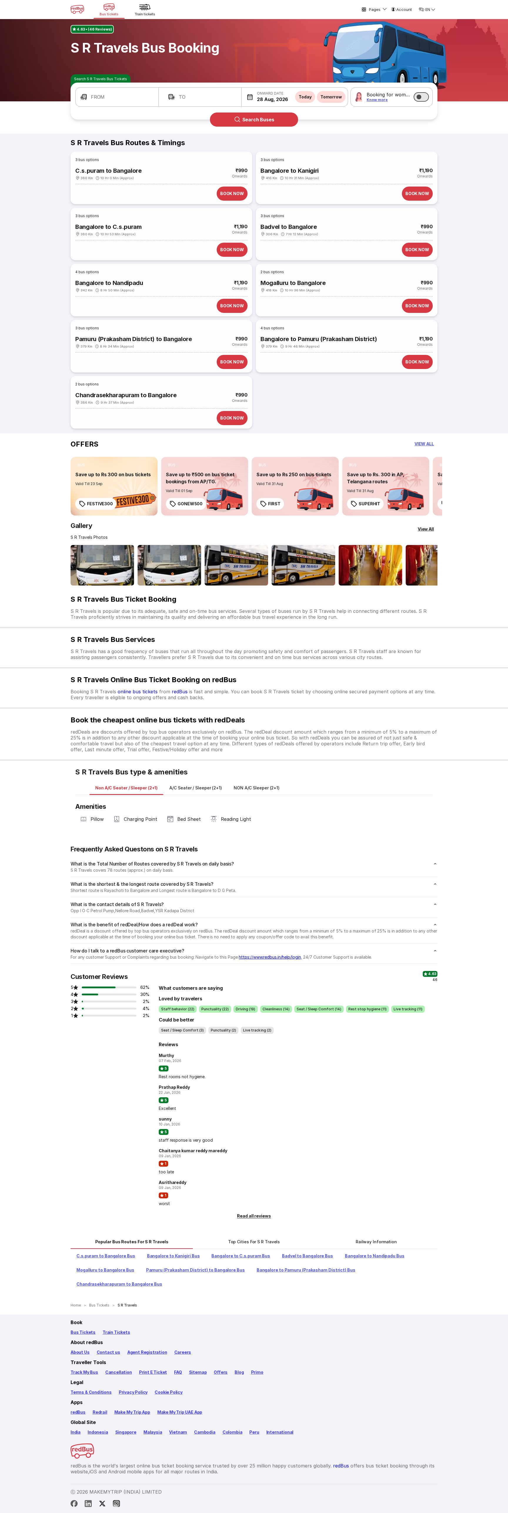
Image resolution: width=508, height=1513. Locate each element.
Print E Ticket (153, 1372)
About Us (80, 1352)
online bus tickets (138, 692)
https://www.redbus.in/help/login (270, 957)
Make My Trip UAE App (179, 1412)
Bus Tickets (83, 1332)
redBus (180, 692)
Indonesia (98, 1432)
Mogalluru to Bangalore (293, 282)
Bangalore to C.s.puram (108, 226)
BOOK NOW (232, 193)
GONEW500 (190, 503)
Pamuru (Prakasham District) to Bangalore (133, 339)
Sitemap (198, 1372)
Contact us (108, 1352)
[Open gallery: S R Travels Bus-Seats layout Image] (370, 565)
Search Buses (258, 120)
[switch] (421, 97)
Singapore (125, 1432)
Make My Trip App (132, 1412)
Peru (254, 1432)
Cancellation (118, 1372)
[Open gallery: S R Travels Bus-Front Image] (102, 565)
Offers (221, 1372)
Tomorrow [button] (331, 96)
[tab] (126, 788)
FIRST (274, 503)
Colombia (233, 1432)
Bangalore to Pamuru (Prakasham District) (318, 339)
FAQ (178, 1372)
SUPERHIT (369, 503)
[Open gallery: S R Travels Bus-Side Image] (236, 565)
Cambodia (204, 1432)
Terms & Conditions (91, 1392)
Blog (239, 1372)
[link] (114, 486)
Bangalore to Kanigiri (289, 170)
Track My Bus (84, 1372)
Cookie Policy (169, 1392)
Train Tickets (116, 1332)
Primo (257, 1372)
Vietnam (178, 1432)
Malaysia (152, 1432)
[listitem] (81, 465)
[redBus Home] (77, 9)
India (76, 1432)
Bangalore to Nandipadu (109, 282)
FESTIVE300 (100, 503)
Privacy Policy (133, 1392)
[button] (117, 97)
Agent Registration (147, 1352)
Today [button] (305, 96)
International (280, 1432)
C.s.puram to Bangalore (108, 170)
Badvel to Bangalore (288, 226)
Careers (182, 1352)
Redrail (100, 1412)
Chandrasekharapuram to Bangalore (125, 395)
